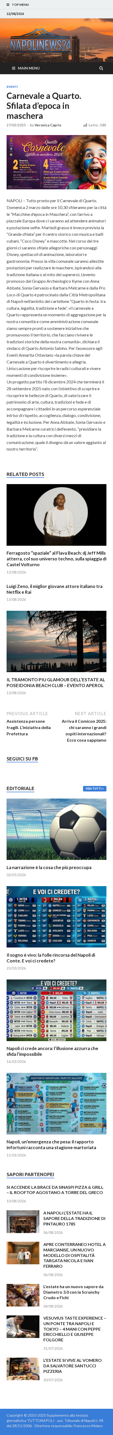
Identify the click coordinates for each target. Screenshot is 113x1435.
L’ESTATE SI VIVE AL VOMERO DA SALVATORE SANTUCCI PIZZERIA (72, 1366)
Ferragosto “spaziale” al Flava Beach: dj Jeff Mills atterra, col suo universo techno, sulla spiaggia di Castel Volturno (56, 558)
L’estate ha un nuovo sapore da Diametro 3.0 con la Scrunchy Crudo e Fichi (73, 1292)
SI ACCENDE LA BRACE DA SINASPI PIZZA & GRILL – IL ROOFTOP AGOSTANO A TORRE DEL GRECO (55, 1190)
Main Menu (29, 68)
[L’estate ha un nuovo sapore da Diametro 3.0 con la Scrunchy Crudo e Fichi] (23, 1286)
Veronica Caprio (48, 125)
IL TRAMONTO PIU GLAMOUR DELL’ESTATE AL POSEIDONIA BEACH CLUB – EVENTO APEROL (56, 682)
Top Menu (20, 5)
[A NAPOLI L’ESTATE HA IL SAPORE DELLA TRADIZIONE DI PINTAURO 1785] (23, 1213)
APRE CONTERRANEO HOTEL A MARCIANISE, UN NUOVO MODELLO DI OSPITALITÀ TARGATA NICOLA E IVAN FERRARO (74, 1255)
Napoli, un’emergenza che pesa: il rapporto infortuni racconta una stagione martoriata (51, 1144)
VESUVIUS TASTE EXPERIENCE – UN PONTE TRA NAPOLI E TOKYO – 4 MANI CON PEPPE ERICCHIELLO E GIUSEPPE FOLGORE (74, 1328)
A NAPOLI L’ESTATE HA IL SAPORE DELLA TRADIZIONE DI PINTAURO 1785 (74, 1218)
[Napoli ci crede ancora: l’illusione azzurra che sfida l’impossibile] (56, 1042)
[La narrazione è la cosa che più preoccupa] (56, 861)
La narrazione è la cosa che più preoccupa (49, 867)
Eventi (12, 86)
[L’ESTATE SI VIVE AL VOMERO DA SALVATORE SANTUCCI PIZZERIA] (23, 1360)
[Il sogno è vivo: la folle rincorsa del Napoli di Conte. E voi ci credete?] (56, 948)
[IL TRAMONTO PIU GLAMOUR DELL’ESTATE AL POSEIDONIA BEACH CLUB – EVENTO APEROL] (56, 673)
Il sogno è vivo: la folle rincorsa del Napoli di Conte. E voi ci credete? (51, 957)
